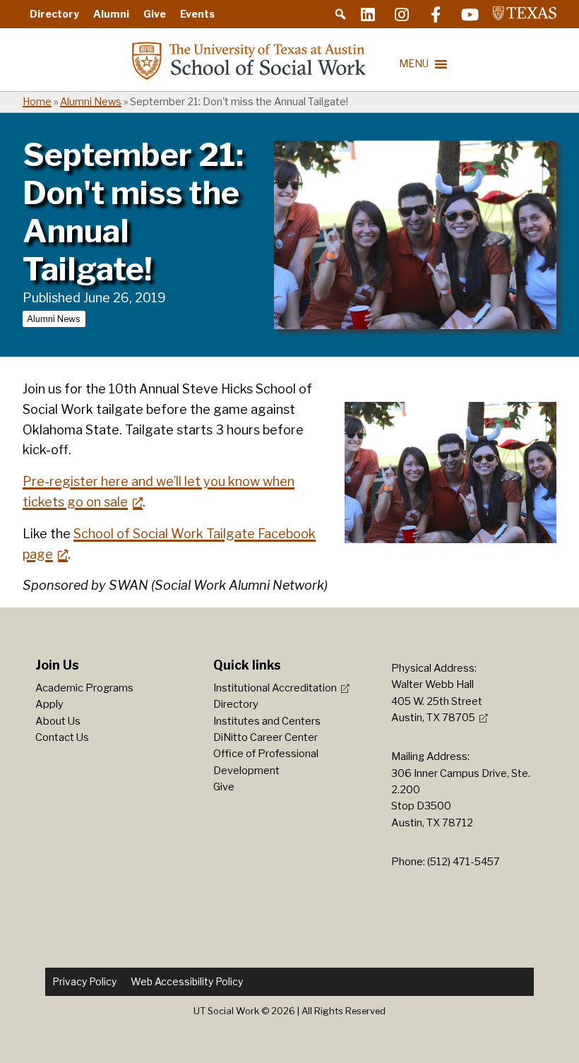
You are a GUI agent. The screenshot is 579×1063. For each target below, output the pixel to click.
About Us (57, 721)
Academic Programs (84, 688)
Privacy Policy (84, 981)
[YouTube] (470, 14)
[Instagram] (402, 14)
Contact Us (62, 737)
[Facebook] (436, 14)
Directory (54, 14)
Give (154, 14)
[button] (340, 14)
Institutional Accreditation (275, 688)
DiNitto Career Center (265, 737)
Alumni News (90, 101)
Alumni (111, 14)
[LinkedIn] (368, 14)
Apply (49, 704)
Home (37, 101)
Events (197, 14)
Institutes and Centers (267, 721)
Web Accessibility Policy (187, 981)
